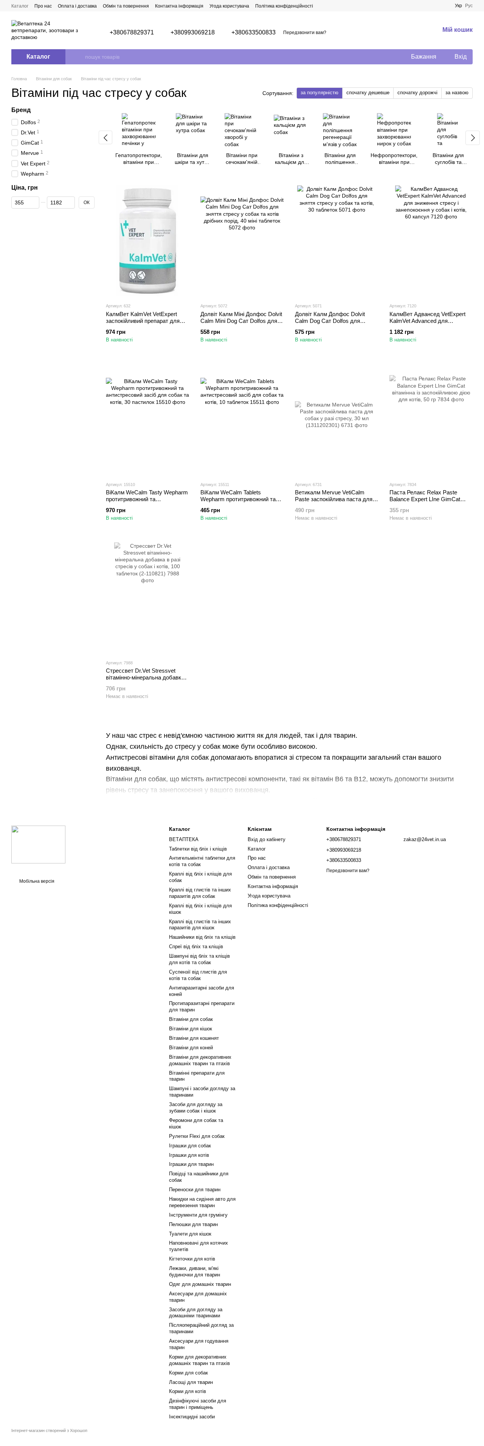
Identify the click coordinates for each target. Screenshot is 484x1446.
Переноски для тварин (194, 1189)
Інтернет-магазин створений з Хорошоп (49, 1430)
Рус (469, 5)
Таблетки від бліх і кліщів (198, 849)
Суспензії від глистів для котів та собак (198, 975)
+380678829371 (132, 33)
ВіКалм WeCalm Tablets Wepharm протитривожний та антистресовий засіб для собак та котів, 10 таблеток (241, 502)
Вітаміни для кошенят (194, 1038)
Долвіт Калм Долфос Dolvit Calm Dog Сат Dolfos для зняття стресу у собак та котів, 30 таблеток (335, 324)
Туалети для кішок (190, 1234)
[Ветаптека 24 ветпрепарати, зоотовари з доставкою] (38, 844)
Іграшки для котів (189, 1155)
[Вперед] (472, 138)
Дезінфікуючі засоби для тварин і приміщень (197, 1404)
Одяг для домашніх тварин (200, 1284)
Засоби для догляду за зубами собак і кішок (195, 1108)
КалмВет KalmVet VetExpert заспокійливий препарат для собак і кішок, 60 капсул (143, 321)
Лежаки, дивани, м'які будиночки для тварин (194, 1271)
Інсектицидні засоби (192, 1417)
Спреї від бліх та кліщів (196, 946)
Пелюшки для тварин (193, 1224)
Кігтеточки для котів (192, 1259)
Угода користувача (229, 6)
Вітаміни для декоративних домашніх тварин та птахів (200, 1060)
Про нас (43, 6)
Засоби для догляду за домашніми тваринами (195, 1313)
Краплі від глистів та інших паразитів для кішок (200, 925)
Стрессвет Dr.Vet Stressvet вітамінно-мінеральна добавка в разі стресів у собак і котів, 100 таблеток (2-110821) (147, 680)
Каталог (19, 6)
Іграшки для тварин (191, 1164)
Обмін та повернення (126, 6)
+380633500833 (253, 33)
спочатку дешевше (367, 92)
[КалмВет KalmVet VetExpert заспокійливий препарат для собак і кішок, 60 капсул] (147, 240)
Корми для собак (188, 1373)
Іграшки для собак (190, 1145)
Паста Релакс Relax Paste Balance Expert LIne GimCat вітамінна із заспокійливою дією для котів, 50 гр (430, 502)
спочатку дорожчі (417, 92)
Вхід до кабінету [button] (266, 839)
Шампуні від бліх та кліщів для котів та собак (199, 959)
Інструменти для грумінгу (198, 1215)
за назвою (456, 92)
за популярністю (319, 92)
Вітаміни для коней (191, 1047)
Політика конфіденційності (284, 6)
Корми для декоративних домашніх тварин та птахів (199, 1360)
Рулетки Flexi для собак (197, 1136)
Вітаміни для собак (191, 1019)
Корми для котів (187, 1391)
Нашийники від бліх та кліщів (202, 937)
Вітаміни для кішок (190, 1029)
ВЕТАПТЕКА (184, 839)
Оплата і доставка (77, 6)
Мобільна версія (36, 881)
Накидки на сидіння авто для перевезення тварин (202, 1202)
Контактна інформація (179, 6)
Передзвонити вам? (304, 32)
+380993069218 (193, 33)
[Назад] (105, 137)
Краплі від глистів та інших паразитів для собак (200, 893)
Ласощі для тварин (191, 1382)
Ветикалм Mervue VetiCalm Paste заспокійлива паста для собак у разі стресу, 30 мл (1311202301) (333, 502)
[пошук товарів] (79, 57)
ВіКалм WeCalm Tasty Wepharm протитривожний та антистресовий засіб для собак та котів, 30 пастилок (147, 502)
